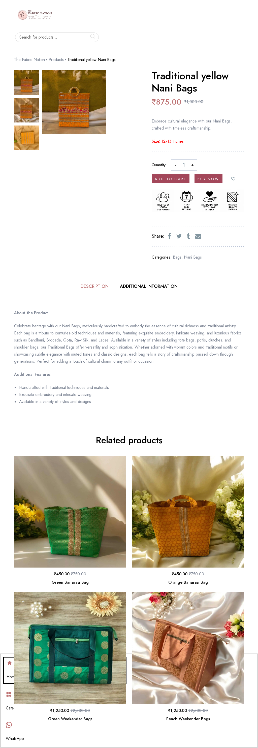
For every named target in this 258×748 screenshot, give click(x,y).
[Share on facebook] (169, 236)
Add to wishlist (233, 178)
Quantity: (159, 165)
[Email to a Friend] (198, 236)
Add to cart (170, 178)
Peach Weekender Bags (188, 719)
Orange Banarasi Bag (188, 582)
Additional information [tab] (149, 286)
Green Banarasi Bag (70, 582)
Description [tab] (95, 286)
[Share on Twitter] (179, 236)
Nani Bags (193, 257)
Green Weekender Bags (70, 719)
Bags (177, 257)
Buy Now (208, 178)
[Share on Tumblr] (188, 236)
